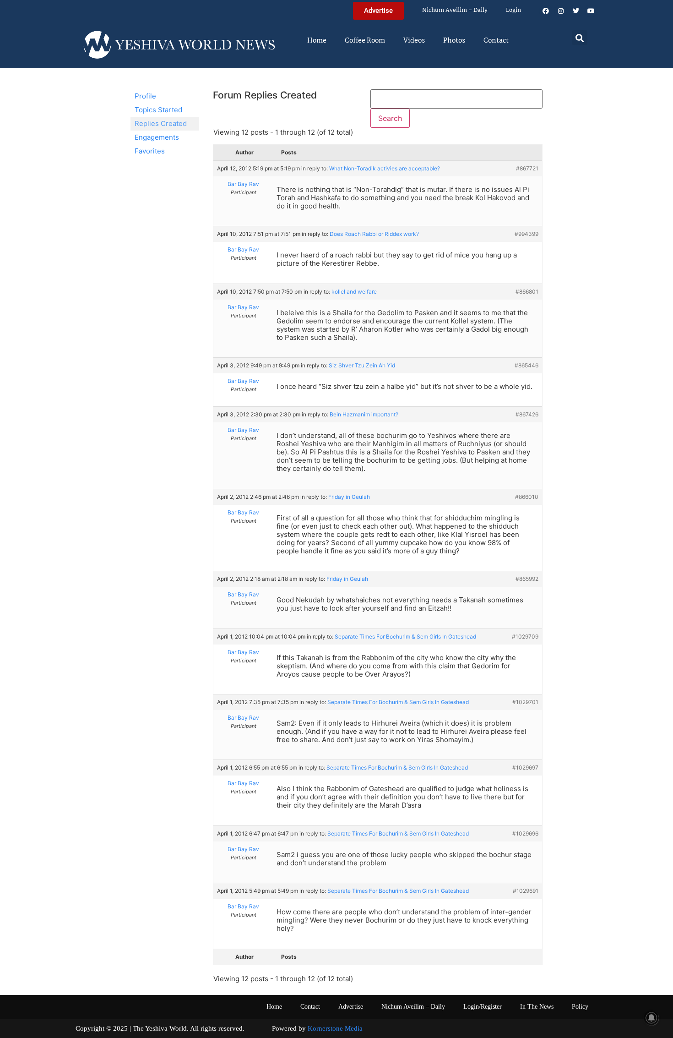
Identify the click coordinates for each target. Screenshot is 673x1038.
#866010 (526, 496)
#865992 (527, 578)
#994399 (526, 233)
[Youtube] (591, 11)
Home (316, 40)
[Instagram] (560, 11)
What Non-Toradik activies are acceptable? (384, 168)
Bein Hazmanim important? (364, 414)
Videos (414, 40)
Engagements (157, 137)
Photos (454, 40)
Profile (145, 96)
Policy (580, 1006)
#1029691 (525, 890)
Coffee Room (365, 40)
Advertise (350, 1006)
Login (513, 10)
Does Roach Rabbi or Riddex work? (374, 233)
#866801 (527, 291)
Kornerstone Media (335, 1028)
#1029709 (525, 636)
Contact (496, 40)
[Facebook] (545, 11)
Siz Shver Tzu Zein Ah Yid (362, 365)
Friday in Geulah (349, 496)
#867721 (527, 168)
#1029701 (525, 702)
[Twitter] (576, 11)
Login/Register (482, 1006)
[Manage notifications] (651, 1018)
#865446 (526, 365)
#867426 (527, 414)
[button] (579, 37)
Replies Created (161, 123)
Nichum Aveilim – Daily (455, 10)
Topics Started (158, 109)
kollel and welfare (354, 291)
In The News (537, 1006)
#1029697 (525, 767)
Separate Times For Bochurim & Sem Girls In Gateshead (405, 636)
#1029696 (525, 833)
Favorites (150, 151)
